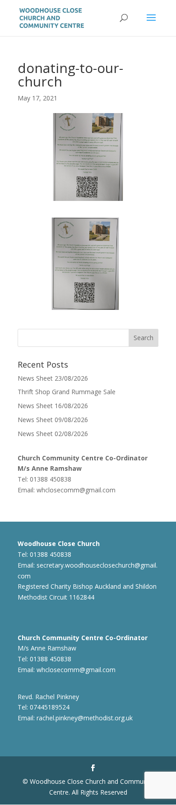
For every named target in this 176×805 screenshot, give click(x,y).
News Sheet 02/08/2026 (53, 433)
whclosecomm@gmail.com (76, 490)
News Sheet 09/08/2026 (53, 419)
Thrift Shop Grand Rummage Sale (67, 391)
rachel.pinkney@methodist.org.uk (85, 718)
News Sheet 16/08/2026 (53, 405)
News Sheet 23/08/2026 (53, 378)
